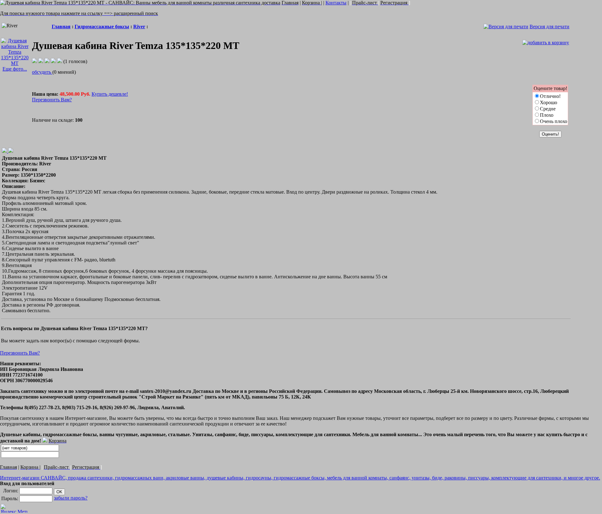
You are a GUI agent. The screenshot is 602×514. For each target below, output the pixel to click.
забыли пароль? (70, 498)
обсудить (42, 72)
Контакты (335, 2)
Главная (61, 26)
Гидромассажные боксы (102, 26)
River (139, 26)
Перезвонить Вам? (52, 99)
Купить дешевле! (110, 94)
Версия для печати (549, 26)
